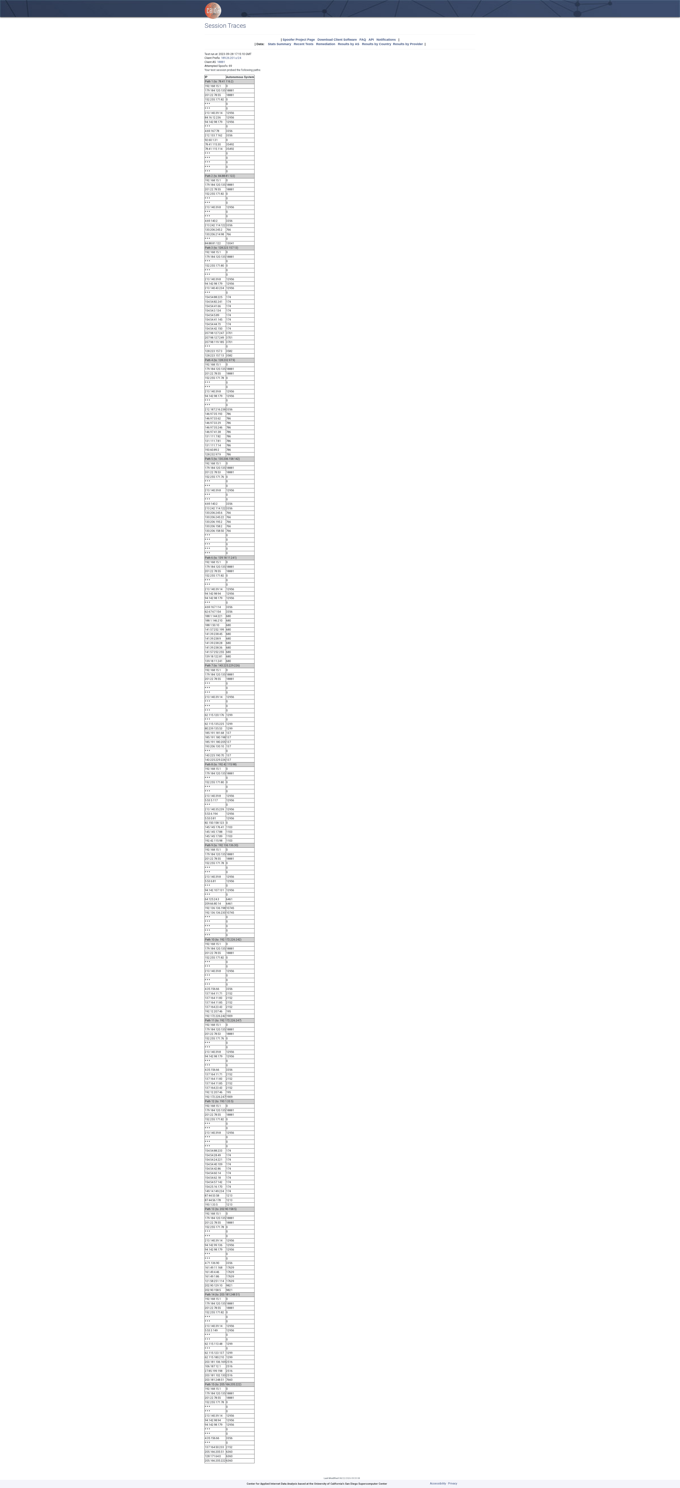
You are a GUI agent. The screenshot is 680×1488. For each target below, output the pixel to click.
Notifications (386, 39)
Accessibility (438, 1483)
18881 (221, 62)
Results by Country (376, 44)
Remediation (325, 44)
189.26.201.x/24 (231, 58)
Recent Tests (303, 44)
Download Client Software (337, 39)
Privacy (452, 1483)
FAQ (362, 39)
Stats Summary (279, 44)
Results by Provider (408, 44)
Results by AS (348, 44)
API (371, 39)
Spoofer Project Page (299, 39)
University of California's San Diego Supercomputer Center (350, 1483)
